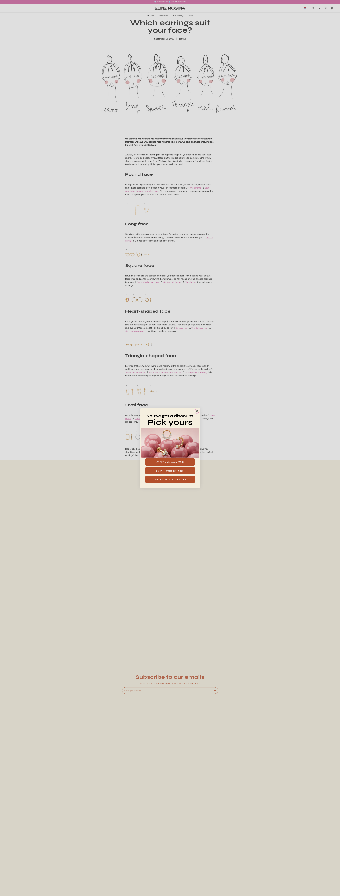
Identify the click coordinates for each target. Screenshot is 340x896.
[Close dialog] (197, 411)
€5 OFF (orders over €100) (170, 462)
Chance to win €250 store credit (170, 479)
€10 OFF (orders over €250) (170, 470)
